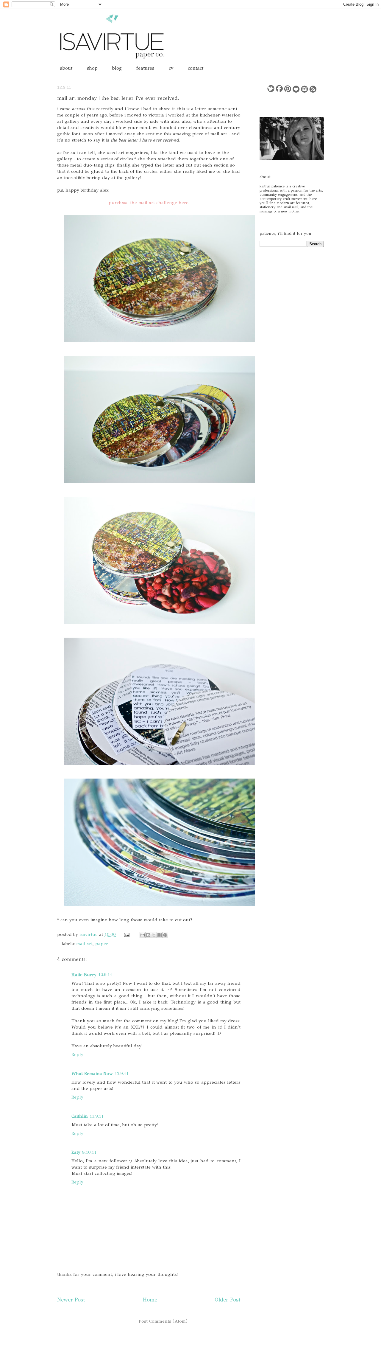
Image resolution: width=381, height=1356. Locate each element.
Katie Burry (83, 974)
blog (117, 68)
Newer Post (71, 1299)
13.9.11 (97, 1116)
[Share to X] (154, 935)
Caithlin (79, 1116)
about (66, 68)
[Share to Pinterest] (165, 935)
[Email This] (143, 935)
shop (92, 68)
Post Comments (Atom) (163, 1321)
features (145, 68)
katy (75, 1152)
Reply (77, 1054)
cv (171, 68)
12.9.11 (105, 974)
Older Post (228, 1299)
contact (195, 68)
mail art (84, 943)
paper (101, 943)
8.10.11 (89, 1152)
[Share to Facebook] (160, 935)
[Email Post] (126, 934)
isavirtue (89, 934)
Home (150, 1299)
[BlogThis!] (148, 935)
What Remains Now (92, 1073)
